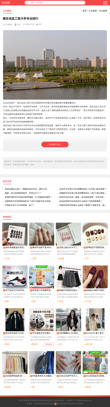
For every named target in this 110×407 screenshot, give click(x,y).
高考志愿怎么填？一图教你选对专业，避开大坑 (26, 189)
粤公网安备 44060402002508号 (70, 404)
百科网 (5, 2)
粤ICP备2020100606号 (44, 404)
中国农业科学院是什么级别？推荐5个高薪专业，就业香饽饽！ (83, 205)
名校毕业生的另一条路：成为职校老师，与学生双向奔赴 (83, 197)
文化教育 (93, 11)
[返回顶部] (104, 363)
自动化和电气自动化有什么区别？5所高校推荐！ (80, 201)
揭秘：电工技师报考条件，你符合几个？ (23, 193)
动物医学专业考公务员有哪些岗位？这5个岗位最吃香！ (83, 193)
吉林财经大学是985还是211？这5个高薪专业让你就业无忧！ (29, 201)
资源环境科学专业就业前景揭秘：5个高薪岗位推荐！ (28, 197)
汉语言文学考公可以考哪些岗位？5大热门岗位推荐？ (83, 189)
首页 (84, 11)
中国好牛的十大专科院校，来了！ (20, 205)
